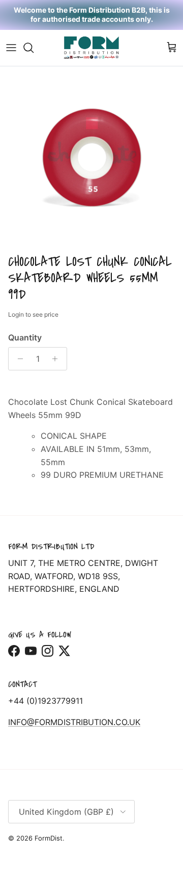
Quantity (25, 337)
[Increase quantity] (58, 359)
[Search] (33, 47)
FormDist (49, 838)
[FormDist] (91, 48)
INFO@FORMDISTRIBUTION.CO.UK (74, 722)
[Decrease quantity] (17, 359)
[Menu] (11, 47)
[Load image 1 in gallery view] (91, 157)
